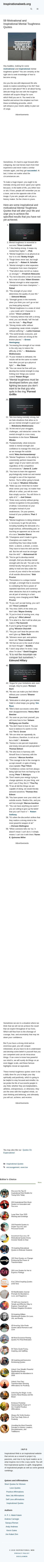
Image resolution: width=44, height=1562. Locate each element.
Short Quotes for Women (15, 1484)
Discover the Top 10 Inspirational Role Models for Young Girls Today (21, 1193)
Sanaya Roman (11, 1523)
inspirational (24, 69)
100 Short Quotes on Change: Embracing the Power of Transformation (22, 1260)
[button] (31, 9)
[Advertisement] (22, 138)
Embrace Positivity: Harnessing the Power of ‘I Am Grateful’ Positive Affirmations (21, 1406)
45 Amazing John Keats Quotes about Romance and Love (21, 1327)
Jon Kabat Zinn (11, 1534)
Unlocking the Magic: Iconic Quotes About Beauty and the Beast (22, 1395)
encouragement (12, 1167)
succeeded (32, 171)
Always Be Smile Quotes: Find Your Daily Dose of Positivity (20, 1417)
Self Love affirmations (15, 1499)
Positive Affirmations (15, 1492)
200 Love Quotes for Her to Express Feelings (21, 1271)
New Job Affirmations (15, 1496)
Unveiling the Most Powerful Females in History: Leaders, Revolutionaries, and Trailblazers (21, 1428)
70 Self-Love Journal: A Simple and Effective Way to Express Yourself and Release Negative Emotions (21, 1305)
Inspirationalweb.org (17, 3)
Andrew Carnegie (12, 1519)
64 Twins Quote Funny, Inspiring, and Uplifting (19, 1350)
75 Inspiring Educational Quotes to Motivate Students (21, 1249)
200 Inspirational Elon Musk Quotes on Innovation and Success (21, 1204)
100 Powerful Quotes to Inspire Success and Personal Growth (20, 1227)
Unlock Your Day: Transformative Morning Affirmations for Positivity (20, 1383)
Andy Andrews (12, 1527)
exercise (24, 1167)
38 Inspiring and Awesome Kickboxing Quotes (21, 1361)
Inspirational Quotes (14, 1164)
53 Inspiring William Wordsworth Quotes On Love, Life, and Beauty (22, 1316)
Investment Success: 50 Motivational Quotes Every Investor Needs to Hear (21, 1238)
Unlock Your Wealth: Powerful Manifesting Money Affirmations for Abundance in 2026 (22, 1372)
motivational (9, 69)
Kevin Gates (12, 1530)
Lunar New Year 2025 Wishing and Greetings (19, 1215)
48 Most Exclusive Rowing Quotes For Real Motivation (21, 1339)
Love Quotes (15, 1488)
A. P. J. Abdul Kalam (13, 1515)
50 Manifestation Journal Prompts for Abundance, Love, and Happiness (20, 1294)
